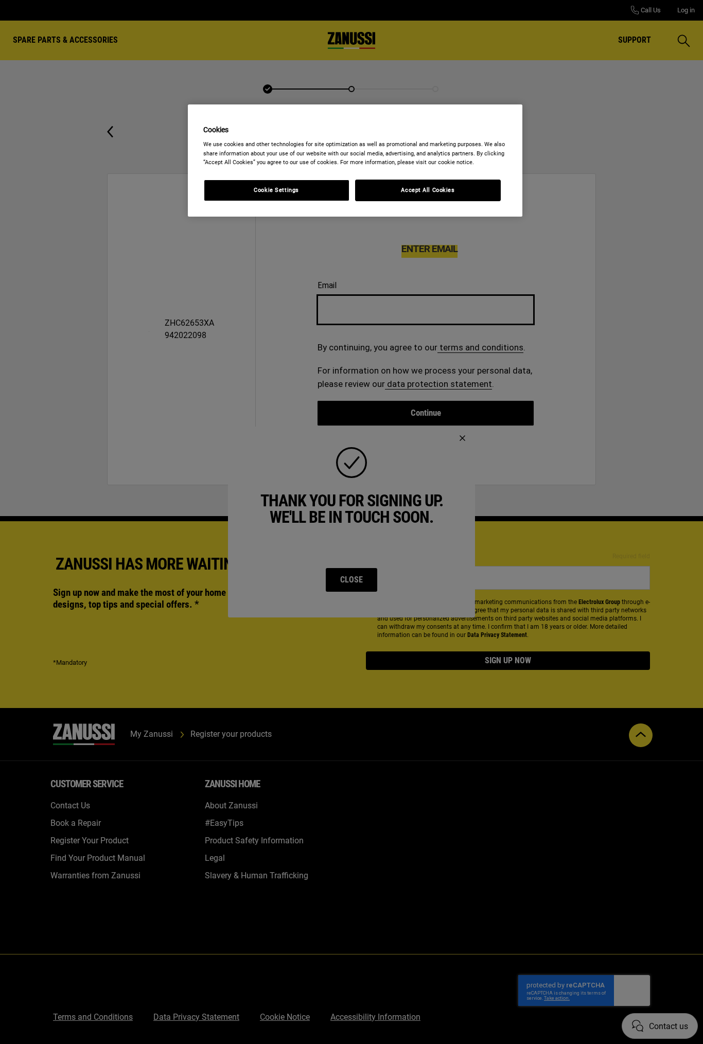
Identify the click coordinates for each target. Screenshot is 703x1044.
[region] (355, 160)
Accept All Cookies (427, 189)
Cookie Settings (276, 189)
